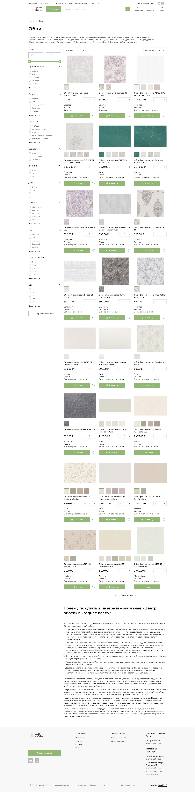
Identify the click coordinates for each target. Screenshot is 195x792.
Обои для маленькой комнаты (92, 37)
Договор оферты (128, 785)
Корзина (150, 11)
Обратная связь (44, 753)
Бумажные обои (110, 40)
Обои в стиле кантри (38, 37)
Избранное (138, 11)
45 (116, 595)
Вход (162, 11)
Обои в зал (113, 42)
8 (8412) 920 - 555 (153, 759)
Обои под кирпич (128, 42)
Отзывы (62, 3)
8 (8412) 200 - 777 (153, 774)
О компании (33, 3)
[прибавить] (94, 99)
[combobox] (97, 9)
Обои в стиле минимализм (63, 37)
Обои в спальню (64, 42)
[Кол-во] (90, 99)
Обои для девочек (145, 40)
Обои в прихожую (82, 42)
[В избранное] (93, 115)
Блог (70, 3)
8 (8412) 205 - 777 (153, 768)
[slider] (29, 61)
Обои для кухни (127, 40)
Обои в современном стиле (41, 42)
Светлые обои (94, 40)
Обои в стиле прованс (118, 37)
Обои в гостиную (55, 40)
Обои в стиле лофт (140, 37)
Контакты (95, 3)
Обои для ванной (36, 40)
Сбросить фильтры (45, 314)
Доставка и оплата (49, 3)
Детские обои (99, 42)
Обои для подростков (75, 40)
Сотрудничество (82, 3)
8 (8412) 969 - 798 (153, 743)
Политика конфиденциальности (91, 785)
